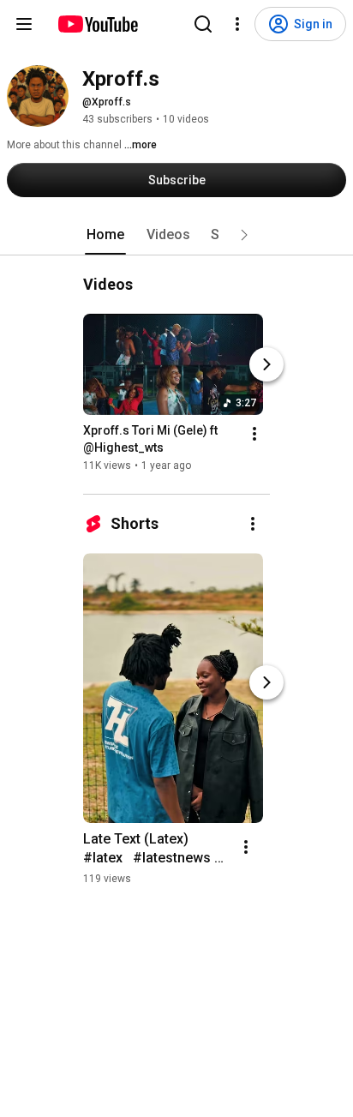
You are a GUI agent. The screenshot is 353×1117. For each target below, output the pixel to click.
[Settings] (237, 24)
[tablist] (176, 234)
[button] (244, 234)
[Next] (266, 364)
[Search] (203, 24)
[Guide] (24, 24)
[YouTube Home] (97, 24)
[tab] (105, 234)
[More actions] (254, 434)
